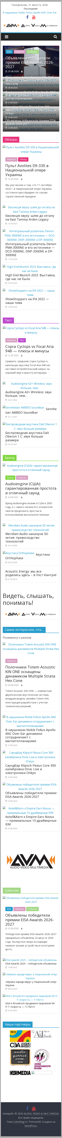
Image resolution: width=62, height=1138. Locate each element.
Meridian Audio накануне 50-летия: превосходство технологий (27, 537)
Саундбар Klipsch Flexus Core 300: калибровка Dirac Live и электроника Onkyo (31, 110)
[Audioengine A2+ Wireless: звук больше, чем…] (30, 384)
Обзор (23, 159)
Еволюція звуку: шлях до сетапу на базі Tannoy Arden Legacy (29, 217)
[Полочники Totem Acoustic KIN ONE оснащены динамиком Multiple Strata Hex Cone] (31, 644)
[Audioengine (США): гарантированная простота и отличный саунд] (31, 466)
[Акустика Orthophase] (18, 553)
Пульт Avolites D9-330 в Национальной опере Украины (27, 170)
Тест (22, 340)
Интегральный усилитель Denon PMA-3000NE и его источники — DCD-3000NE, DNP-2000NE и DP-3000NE (30, 249)
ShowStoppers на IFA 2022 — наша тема (27, 301)
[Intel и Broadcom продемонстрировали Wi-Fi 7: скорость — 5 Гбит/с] (30, 996)
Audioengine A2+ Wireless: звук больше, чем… (28, 394)
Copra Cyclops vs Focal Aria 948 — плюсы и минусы (29, 348)
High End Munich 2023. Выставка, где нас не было (30, 277)
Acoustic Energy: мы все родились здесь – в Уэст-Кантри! (30, 573)
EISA (9, 51)
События (32, 51)
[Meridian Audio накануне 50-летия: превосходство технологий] (30, 525)
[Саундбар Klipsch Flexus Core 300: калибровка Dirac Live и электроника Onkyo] (30, 753)
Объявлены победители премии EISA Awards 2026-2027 (30, 62)
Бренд (10, 477)
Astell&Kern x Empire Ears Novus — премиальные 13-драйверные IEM (30, 820)
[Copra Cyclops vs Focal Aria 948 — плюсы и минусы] (31, 328)
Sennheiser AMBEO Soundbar (31, 411)
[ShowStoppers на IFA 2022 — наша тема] (30, 290)
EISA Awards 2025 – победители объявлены (30, 963)
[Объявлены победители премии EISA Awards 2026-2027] (31, 48)
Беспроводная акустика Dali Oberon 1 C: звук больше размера (27, 436)
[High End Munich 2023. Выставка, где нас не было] (30, 267)
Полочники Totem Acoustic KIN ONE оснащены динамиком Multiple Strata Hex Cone (31, 80)
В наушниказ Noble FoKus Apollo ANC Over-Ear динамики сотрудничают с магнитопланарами (31, 95)
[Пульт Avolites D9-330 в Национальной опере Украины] (31, 147)
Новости (19, 51)
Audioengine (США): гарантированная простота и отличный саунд (30, 488)
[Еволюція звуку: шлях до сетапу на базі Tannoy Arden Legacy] (30, 207)
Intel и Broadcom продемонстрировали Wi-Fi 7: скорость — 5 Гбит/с (30, 1005)
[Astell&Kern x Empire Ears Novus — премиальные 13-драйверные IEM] (30, 808)
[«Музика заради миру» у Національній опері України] (30, 974)
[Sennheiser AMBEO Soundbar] (23, 407)
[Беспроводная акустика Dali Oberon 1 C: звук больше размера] (30, 424)
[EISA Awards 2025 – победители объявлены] (30, 960)
